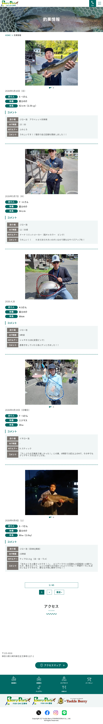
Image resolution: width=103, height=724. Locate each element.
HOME (8, 35)
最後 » (59, 592)
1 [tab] (49, 87)
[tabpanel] (51, 63)
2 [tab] (53, 87)
